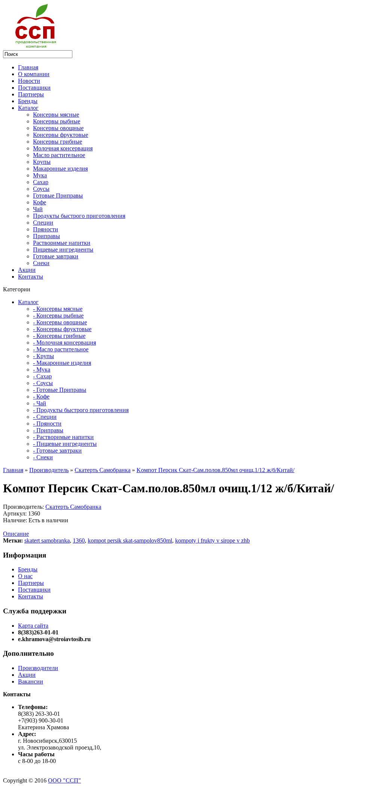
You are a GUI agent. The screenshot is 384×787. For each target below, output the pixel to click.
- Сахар (42, 376)
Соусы (41, 189)
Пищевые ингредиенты (63, 249)
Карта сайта (33, 625)
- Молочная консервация (64, 342)
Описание (16, 534)
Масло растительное (59, 155)
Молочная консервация (63, 148)
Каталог (28, 108)
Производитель (49, 470)
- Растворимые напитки (63, 437)
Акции (27, 270)
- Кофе (41, 396)
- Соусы (43, 383)
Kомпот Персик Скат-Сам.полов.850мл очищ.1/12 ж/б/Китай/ (215, 470)
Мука (40, 175)
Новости (29, 81)
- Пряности (47, 423)
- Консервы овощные (60, 322)
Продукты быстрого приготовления (79, 216)
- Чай (39, 403)
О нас (25, 576)
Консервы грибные (57, 141)
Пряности (45, 229)
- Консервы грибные (59, 336)
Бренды (28, 101)
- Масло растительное (60, 349)
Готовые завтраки (55, 256)
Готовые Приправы (58, 195)
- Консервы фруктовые (62, 329)
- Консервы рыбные (58, 315)
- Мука (41, 369)
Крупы (42, 162)
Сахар (40, 182)
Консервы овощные (58, 128)
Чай (38, 209)
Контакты (30, 276)
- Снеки (43, 457)
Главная (28, 67)
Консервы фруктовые (60, 135)
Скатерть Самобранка (102, 470)
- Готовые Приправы (59, 390)
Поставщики (34, 87)
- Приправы (48, 430)
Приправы (46, 236)
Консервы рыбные (56, 121)
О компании (34, 74)
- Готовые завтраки (57, 450)
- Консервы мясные (57, 309)
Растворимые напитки (61, 243)
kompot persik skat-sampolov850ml (130, 540)
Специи (43, 222)
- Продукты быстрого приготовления (81, 410)
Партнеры (31, 94)
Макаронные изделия (60, 168)
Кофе (39, 202)
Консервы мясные (56, 114)
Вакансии (30, 681)
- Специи (45, 417)
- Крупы (43, 356)
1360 (79, 540)
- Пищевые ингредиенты (65, 444)
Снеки (41, 263)
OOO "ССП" (64, 780)
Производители (38, 668)
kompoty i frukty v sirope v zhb (212, 540)
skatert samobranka (47, 540)
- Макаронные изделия (62, 363)
